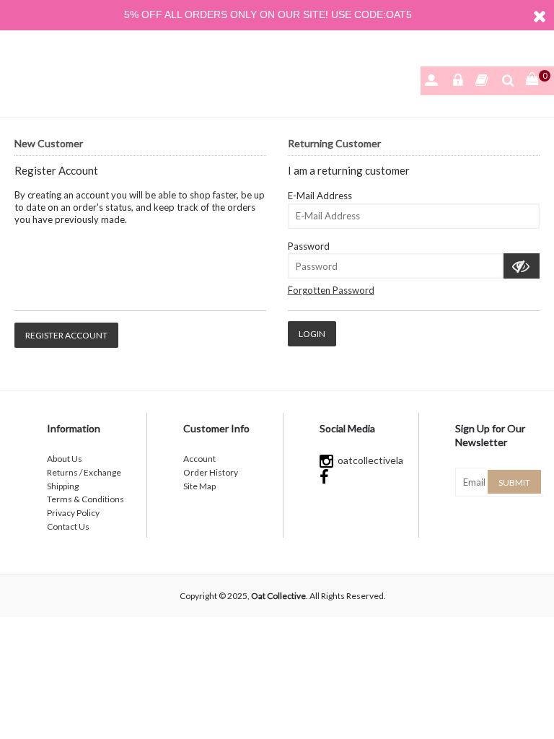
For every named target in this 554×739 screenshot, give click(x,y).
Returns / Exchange (84, 472)
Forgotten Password (331, 290)
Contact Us (68, 526)
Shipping (63, 486)
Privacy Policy (73, 512)
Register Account (66, 335)
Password (309, 246)
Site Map (199, 486)
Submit (514, 482)
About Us (64, 458)
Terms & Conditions (85, 499)
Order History (210, 472)
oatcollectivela (368, 460)
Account (199, 458)
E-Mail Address (320, 195)
